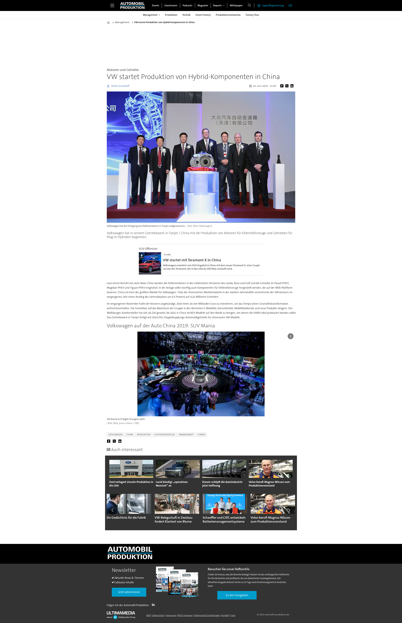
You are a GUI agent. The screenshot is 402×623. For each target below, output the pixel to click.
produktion (143, 434)
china (129, 434)
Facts (233, 615)
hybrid (201, 434)
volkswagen (115, 434)
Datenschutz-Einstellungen (207, 615)
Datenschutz (158, 615)
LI (154, 604)
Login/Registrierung (273, 5)
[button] (112, 510)
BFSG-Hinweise (185, 615)
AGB (148, 615)
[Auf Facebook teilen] (282, 86)
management (186, 434)
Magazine (203, 5)
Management (150, 14)
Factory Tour (252, 14)
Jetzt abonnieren (129, 592)
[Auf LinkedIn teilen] (292, 86)
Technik (186, 14)
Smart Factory (203, 14)
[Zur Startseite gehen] (132, 5)
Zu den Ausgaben (237, 595)
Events (155, 5)
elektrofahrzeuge (164, 434)
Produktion (171, 14)
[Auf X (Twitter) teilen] (287, 86)
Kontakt (225, 615)
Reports (217, 5)
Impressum (171, 615)
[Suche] (249, 5)
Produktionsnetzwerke (228, 14)
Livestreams (170, 5)
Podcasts (187, 5)
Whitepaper (236, 5)
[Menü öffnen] (112, 5)
